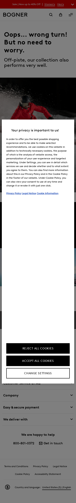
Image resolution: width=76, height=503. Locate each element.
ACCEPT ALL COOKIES (38, 361)
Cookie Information (47, 193)
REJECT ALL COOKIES (38, 348)
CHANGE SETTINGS (38, 373)
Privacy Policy (13, 193)
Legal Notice (29, 193)
